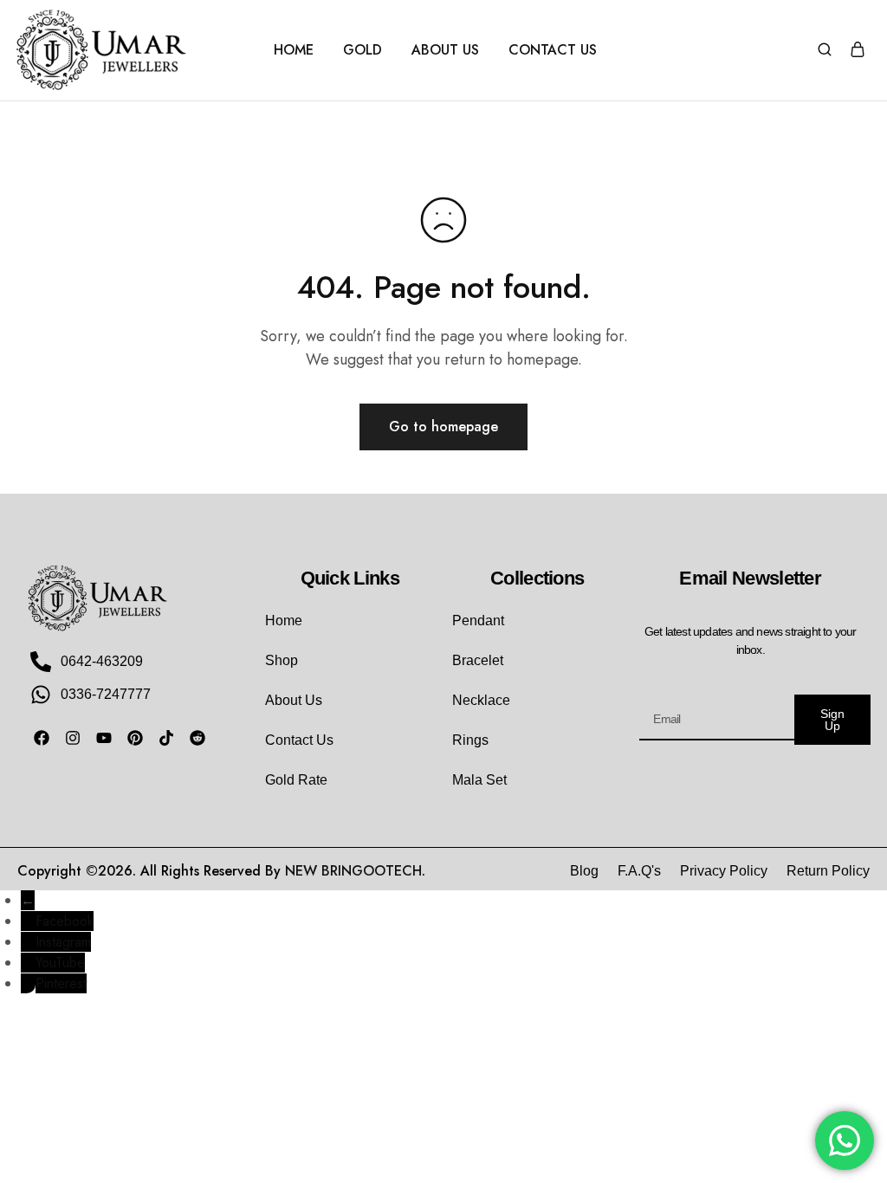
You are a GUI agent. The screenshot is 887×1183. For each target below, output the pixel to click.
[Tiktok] (166, 737)
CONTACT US (552, 50)
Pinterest (61, 983)
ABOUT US (445, 50)
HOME (294, 50)
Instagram (63, 942)
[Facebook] (41, 737)
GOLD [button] (362, 50)
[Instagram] (72, 737)
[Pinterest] (135, 737)
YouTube (60, 963)
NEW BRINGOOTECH (353, 871)
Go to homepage (443, 426)
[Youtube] (104, 737)
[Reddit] (197, 737)
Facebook (65, 921)
